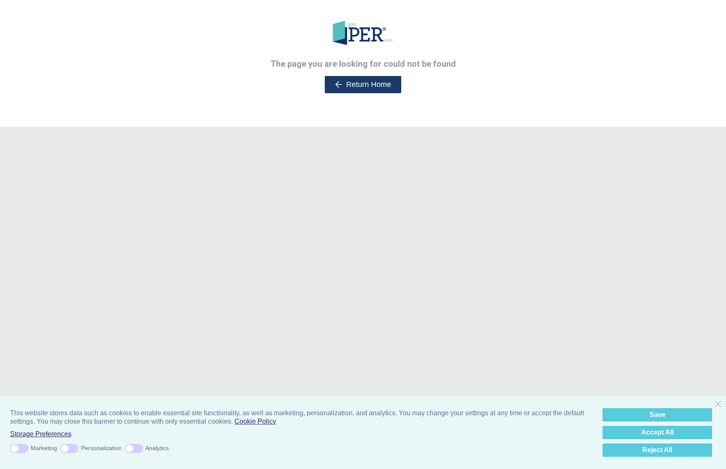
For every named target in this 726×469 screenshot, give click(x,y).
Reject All (657, 449)
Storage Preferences (40, 434)
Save (658, 414)
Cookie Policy (255, 421)
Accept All (657, 432)
